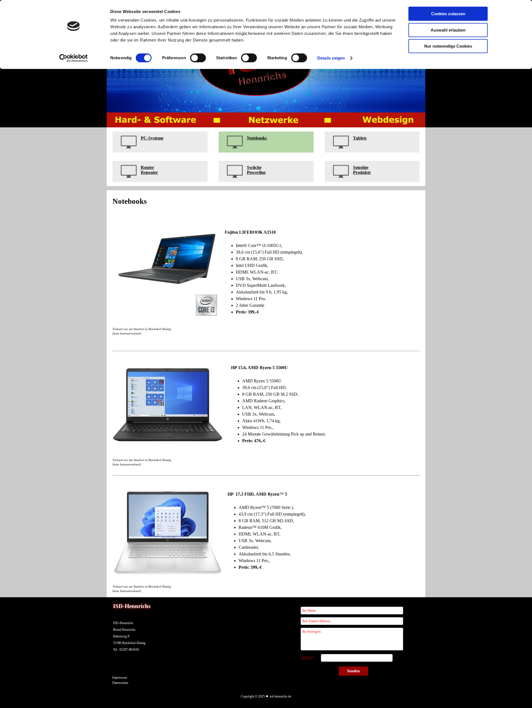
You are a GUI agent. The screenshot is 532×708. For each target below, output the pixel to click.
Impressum (119, 677)
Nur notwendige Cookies (448, 46)
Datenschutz (120, 683)
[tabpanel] (160, 142)
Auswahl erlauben (448, 30)
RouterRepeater (149, 170)
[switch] (198, 57)
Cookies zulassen (448, 13)
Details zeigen (331, 58)
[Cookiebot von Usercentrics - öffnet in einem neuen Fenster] (73, 58)
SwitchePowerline (256, 170)
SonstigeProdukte (362, 170)
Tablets (360, 138)
